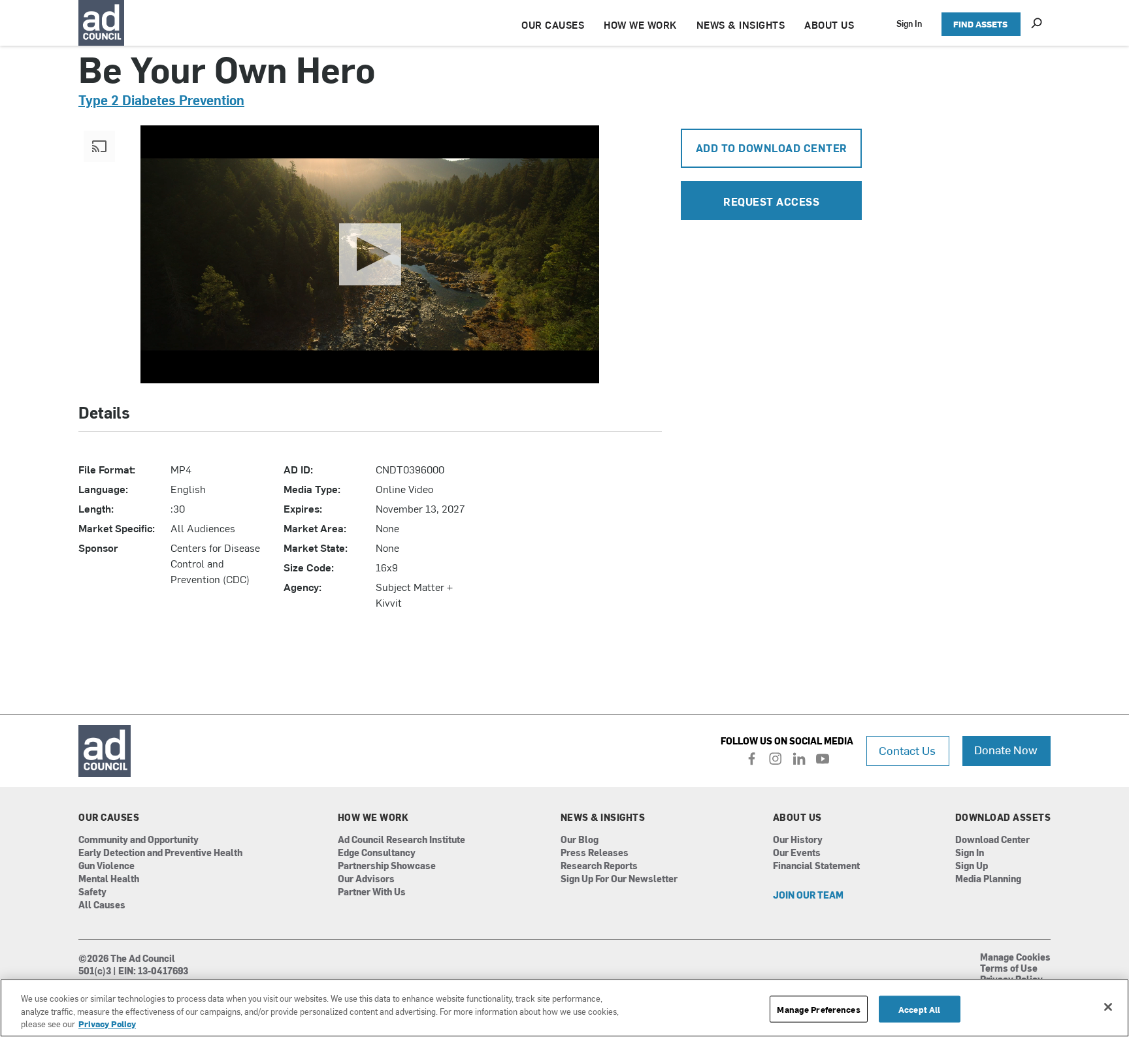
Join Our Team (808, 896)
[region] (564, 1008)
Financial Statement (816, 866)
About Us (797, 817)
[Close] (1108, 1007)
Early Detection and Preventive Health (160, 853)
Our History (798, 840)
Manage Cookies (1015, 958)
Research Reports (599, 866)
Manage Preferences (818, 1008)
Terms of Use (1009, 969)
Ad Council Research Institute (401, 840)
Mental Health (108, 879)
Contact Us (907, 750)
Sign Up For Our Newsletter (619, 879)
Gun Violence (106, 866)
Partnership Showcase (387, 866)
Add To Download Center (771, 147)
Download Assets (1003, 817)
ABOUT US (829, 24)
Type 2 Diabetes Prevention (161, 99)
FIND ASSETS (980, 23)
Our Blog (579, 840)
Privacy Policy (107, 1023)
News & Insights (603, 817)
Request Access (771, 201)
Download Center (992, 840)
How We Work (373, 817)
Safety (92, 892)
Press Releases (595, 853)
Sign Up (971, 866)
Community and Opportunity (138, 840)
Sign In (909, 23)
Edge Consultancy (377, 853)
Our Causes (108, 817)
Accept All (919, 1008)
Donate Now (1006, 749)
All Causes (101, 905)
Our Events (797, 853)
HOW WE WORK (640, 24)
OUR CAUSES (552, 24)
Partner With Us (372, 892)
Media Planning (988, 879)
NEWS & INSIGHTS (740, 24)
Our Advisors (366, 879)
